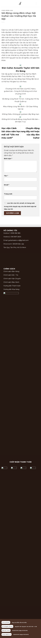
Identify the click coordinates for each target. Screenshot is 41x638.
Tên (6, 176)
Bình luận (8, 158)
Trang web (8, 194)
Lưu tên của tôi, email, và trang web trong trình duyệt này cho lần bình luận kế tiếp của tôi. (20, 206)
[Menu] (2, 3)
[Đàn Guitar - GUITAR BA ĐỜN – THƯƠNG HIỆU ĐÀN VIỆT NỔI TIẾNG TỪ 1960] (19, 3)
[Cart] (39, 3)
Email (6, 185)
